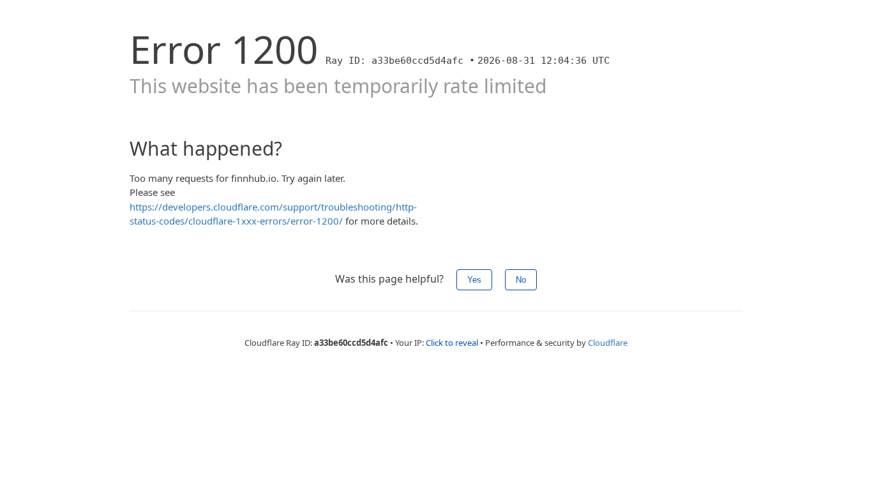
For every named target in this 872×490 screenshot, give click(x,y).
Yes (474, 280)
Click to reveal (452, 342)
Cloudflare (608, 342)
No (521, 280)
